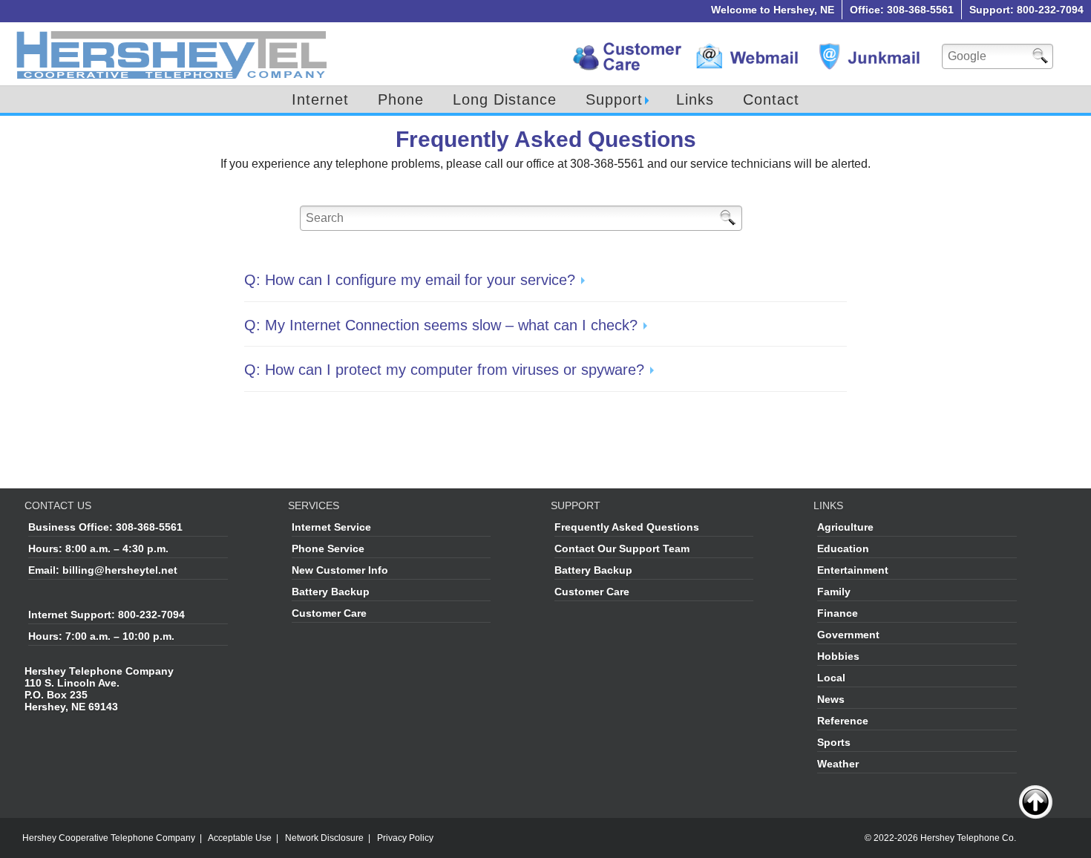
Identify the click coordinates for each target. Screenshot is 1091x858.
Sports (834, 742)
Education (843, 548)
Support (614, 99)
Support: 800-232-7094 (1026, 10)
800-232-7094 (151, 614)
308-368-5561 (149, 527)
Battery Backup (331, 591)
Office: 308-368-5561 (902, 10)
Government (848, 635)
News (831, 699)
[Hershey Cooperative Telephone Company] (172, 34)
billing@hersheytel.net (119, 570)
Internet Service (331, 527)
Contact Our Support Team (621, 548)
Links (695, 99)
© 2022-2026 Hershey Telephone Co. (940, 838)
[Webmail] (749, 48)
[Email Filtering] (871, 48)
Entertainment (852, 570)
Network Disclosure (324, 838)
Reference (842, 721)
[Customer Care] (626, 48)
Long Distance (505, 99)
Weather (838, 764)
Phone (401, 99)
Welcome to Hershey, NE (772, 10)
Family (834, 591)
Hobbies (838, 656)
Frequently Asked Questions (626, 527)
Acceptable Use (240, 838)
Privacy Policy (405, 838)
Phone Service (328, 548)
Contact (771, 99)
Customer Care (329, 613)
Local (831, 678)
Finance (837, 613)
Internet (320, 99)
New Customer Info (340, 570)
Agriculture (845, 527)
